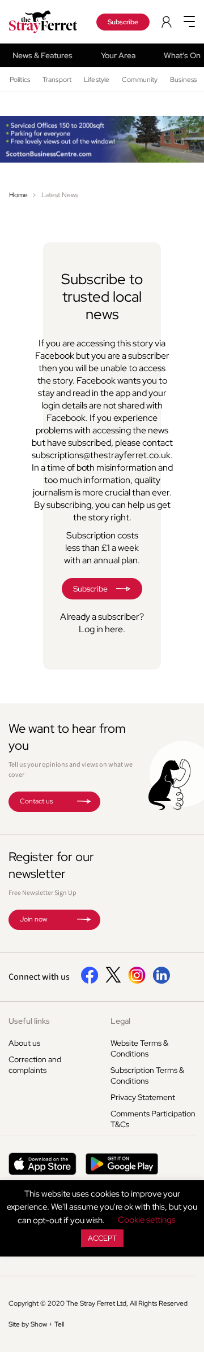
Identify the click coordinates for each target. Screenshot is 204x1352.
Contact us (36, 801)
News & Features (42, 55)
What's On (182, 55)
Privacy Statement (142, 1097)
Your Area (118, 55)
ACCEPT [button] (102, 1238)
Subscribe (123, 22)
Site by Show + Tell (36, 1324)
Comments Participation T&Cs (153, 1118)
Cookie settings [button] (147, 1219)
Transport (56, 79)
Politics (20, 79)
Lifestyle (96, 79)
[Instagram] (137, 981)
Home (18, 194)
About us (24, 1043)
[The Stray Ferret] (45, 21)
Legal (120, 1021)
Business (183, 79)
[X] (113, 979)
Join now (33, 919)
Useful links (29, 1021)
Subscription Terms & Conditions (147, 1075)
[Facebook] (90, 981)
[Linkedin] (161, 981)
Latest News (59, 194)
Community (140, 79)
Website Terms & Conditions (139, 1048)
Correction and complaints (34, 1064)
